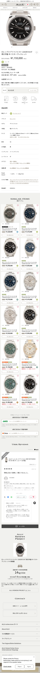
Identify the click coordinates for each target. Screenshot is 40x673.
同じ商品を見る (10, 235)
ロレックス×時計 (14, 163)
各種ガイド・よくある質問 (20, 606)
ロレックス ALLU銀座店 (23, 168)
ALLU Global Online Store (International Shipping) (10, 649)
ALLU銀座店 (13, 168)
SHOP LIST (15, 7)
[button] (37, 4)
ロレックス (7, 9)
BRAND (34, 7)
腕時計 (15, 161)
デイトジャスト (14, 9)
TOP (2, 9)
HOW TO (5, 7)
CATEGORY (24, 7)
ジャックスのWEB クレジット (18, 421)
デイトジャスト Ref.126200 (25, 9)
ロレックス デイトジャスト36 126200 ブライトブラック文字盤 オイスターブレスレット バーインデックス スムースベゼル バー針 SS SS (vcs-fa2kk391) (24, 181)
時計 (11, 161)
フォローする (33, 90)
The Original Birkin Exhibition (11, 643)
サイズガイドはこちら (23, 137)
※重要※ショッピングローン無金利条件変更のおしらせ (20, 1)
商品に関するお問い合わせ (20, 613)
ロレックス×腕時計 (25, 163)
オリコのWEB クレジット (16, 433)
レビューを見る (22, 75)
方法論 (29, 584)
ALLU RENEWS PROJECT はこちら (20, 590)
